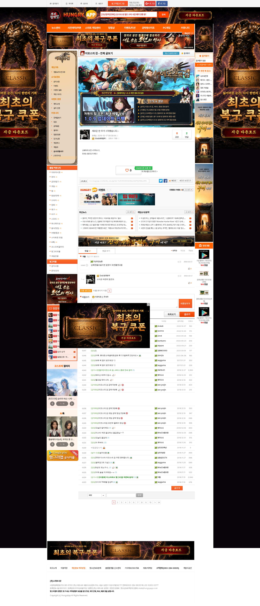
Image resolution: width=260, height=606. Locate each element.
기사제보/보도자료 (132, 568)
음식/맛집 (56, 228)
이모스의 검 (91, 53)
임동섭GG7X (162, 458)
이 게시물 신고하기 (149, 171)
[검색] (139, 495)
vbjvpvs (160, 346)
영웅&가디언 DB (59, 72)
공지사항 (57, 82)
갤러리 (56, 130)
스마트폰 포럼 (57, 237)
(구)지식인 (57, 156)
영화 (54, 205)
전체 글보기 (106, 53)
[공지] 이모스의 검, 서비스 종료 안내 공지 (154, 107)
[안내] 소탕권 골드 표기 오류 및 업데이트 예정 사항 (157, 117)
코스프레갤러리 (57, 247)
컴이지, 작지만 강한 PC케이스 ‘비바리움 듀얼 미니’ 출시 (101, 218)
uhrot (159, 336)
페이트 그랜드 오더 (206, 80)
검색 (163, 14)
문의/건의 (55, 271)
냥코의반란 (161, 453)
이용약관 (64, 568)
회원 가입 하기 (134, 2)
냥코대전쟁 (204, 76)
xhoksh (160, 326)
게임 (54, 186)
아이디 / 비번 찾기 (135, 5)
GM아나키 (161, 370)
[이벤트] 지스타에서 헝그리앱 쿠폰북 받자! (154, 110)
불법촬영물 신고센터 (113, 568)
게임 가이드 (58, 94)
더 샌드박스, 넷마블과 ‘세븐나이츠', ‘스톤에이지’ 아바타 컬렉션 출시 (164, 218)
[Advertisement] (136, 399)
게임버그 (57, 143)
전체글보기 (57, 118)
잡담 (55, 122)
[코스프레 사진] (62, 382)
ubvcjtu (160, 355)
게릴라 (56, 147)
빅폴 (159, 477)
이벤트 (56, 86)
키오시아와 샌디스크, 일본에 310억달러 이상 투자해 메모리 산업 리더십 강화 (108, 222)
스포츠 (55, 219)
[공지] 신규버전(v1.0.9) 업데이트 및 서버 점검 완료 (158, 120)
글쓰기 (187, 314)
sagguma (161, 360)
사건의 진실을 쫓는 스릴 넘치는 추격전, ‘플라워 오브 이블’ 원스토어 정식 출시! (167, 228)
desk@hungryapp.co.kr (148, 588)
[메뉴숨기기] (188, 33)
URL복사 (84, 181)
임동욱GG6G (162, 351)
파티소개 (57, 104)
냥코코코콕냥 (162, 448)
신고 (179, 262)
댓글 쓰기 (106, 251)
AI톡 (54, 242)
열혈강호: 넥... (63, 357)
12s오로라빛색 (100, 138)
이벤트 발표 (58, 90)
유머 (54, 177)
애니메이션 (57, 223)
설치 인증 (57, 108)
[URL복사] (114, 181)
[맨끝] (159, 502)
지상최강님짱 (98, 261)
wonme (160, 331)
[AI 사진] (62, 426)
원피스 (116, 20)
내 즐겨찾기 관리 (204, 64)
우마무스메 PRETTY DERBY (206, 92)
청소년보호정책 (95, 568)
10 (150, 502)
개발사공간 (187, 568)
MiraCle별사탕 (163, 433)
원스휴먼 (203, 100)
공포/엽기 (56, 182)
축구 (54, 210)
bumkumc (161, 341)
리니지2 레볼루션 (206, 96)
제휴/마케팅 (147, 568)
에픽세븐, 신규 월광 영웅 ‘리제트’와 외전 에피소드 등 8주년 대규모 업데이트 (108, 225)
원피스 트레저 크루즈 (206, 84)
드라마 (55, 200)
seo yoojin (161, 385)
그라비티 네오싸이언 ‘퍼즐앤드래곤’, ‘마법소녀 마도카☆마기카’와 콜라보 (107, 228)
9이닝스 (123, 20)
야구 (54, 214)
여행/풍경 (56, 233)
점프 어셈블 (204, 88)
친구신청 (57, 139)
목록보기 (171, 314)
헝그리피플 (55, 251)
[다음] (155, 502)
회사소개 (53, 568)
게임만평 (55, 256)
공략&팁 (56, 126)
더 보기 (130, 211)
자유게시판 (57, 172)
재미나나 (160, 375)
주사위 (105, 297)
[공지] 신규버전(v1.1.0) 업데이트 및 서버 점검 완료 (157, 113)
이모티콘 (98, 297)
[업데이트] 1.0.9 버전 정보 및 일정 (130, 93)
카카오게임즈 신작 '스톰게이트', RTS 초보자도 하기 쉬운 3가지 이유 (164, 225)
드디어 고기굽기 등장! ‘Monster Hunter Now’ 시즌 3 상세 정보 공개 (165, 222)
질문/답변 (57, 135)
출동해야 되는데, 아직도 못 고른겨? (62, 439)
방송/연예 (56, 196)
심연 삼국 (61, 352)
